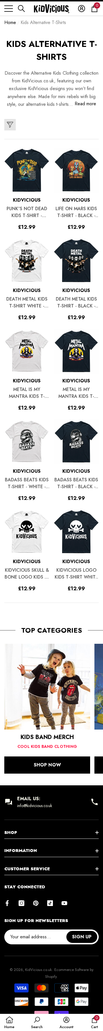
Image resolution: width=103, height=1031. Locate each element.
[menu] (8, 8)
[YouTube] (64, 903)
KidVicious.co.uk (38, 969)
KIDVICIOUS (27, 200)
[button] (21, 8)
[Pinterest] (36, 903)
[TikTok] (50, 903)
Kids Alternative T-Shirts (43, 22)
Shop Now (47, 765)
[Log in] (81, 8)
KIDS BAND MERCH (47, 737)
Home (10, 22)
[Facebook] (7, 903)
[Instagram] (21, 903)
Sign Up (82, 936)
